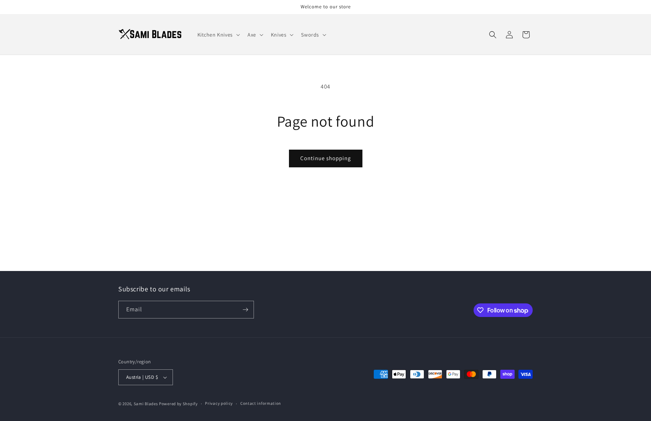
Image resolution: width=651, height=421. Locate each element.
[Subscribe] (245, 309)
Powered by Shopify (178, 403)
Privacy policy (219, 403)
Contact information (260, 403)
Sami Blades (146, 403)
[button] (218, 35)
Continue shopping (325, 158)
